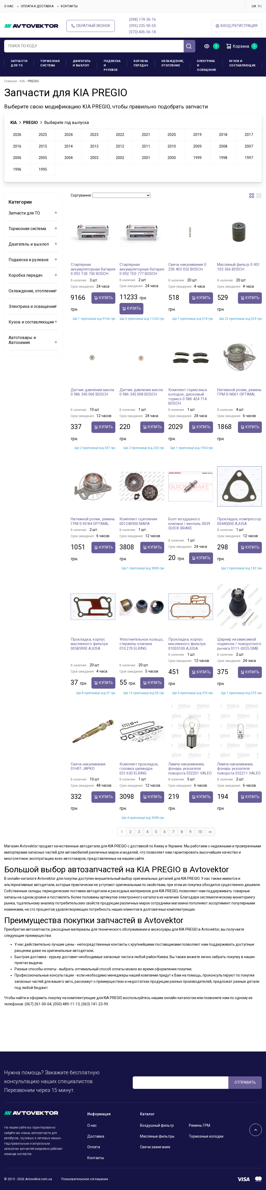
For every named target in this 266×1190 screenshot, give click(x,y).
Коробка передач (141, 63)
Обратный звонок (93, 26)
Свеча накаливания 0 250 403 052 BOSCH (187, 267)
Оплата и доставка (37, 6)
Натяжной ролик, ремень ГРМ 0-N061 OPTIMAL (239, 392)
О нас (9, 6)
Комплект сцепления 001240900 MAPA (138, 521)
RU (260, 6)
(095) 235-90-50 (142, 26)
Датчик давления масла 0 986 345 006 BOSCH (92, 392)
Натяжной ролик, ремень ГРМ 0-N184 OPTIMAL (93, 521)
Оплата (93, 1147)
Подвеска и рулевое (112, 65)
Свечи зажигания (155, 1147)
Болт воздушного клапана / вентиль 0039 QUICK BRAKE (189, 523)
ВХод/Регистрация (239, 26)
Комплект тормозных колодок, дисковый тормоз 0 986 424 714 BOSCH (187, 397)
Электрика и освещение (206, 65)
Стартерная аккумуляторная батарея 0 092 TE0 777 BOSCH (141, 269)
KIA (22, 81)
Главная (10, 81)
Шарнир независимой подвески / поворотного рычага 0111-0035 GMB (239, 644)
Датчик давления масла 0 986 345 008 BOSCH (141, 392)
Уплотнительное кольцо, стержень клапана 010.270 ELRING (141, 644)
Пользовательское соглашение (84, 1179)
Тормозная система (50, 63)
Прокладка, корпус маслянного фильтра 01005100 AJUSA (186, 644)
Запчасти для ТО (19, 63)
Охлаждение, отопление (172, 63)
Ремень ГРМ (199, 1125)
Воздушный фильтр (157, 1125)
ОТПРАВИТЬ (245, 1082)
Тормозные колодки (206, 1136)
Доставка (95, 1136)
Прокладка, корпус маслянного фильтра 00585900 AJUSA (89, 644)
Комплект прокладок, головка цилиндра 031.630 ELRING (139, 769)
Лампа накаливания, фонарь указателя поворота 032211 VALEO (239, 769)
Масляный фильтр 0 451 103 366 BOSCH (238, 267)
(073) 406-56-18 (142, 32)
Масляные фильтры (157, 1136)
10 (200, 832)
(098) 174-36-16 (142, 19)
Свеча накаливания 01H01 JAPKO (88, 766)
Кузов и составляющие (242, 63)
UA (254, 6)
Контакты (69, 6)
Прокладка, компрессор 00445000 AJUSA (239, 521)
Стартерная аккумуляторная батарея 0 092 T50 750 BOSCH (93, 269)
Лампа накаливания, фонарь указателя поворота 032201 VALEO (190, 769)
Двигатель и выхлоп (82, 63)
